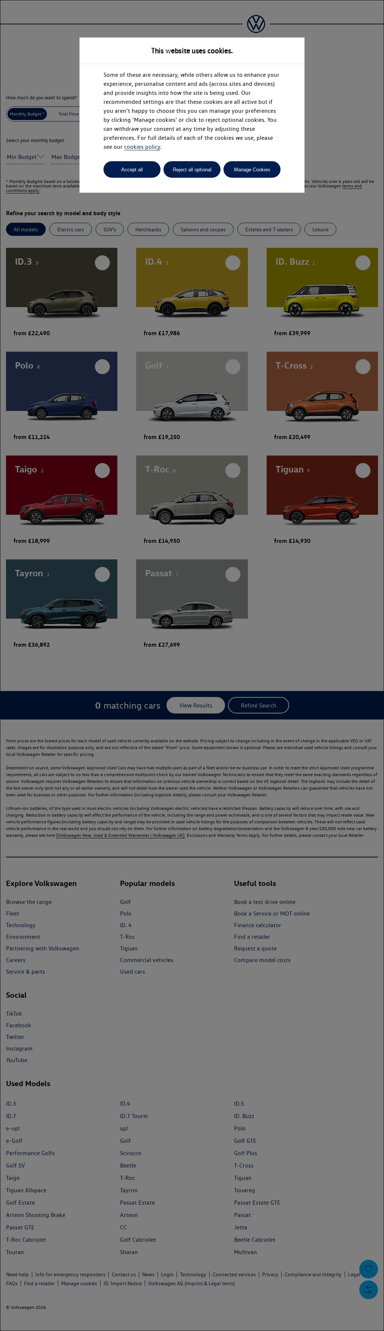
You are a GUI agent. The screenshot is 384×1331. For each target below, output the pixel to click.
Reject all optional (192, 169)
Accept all (132, 169)
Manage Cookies (252, 169)
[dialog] (192, 665)
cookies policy (142, 146)
